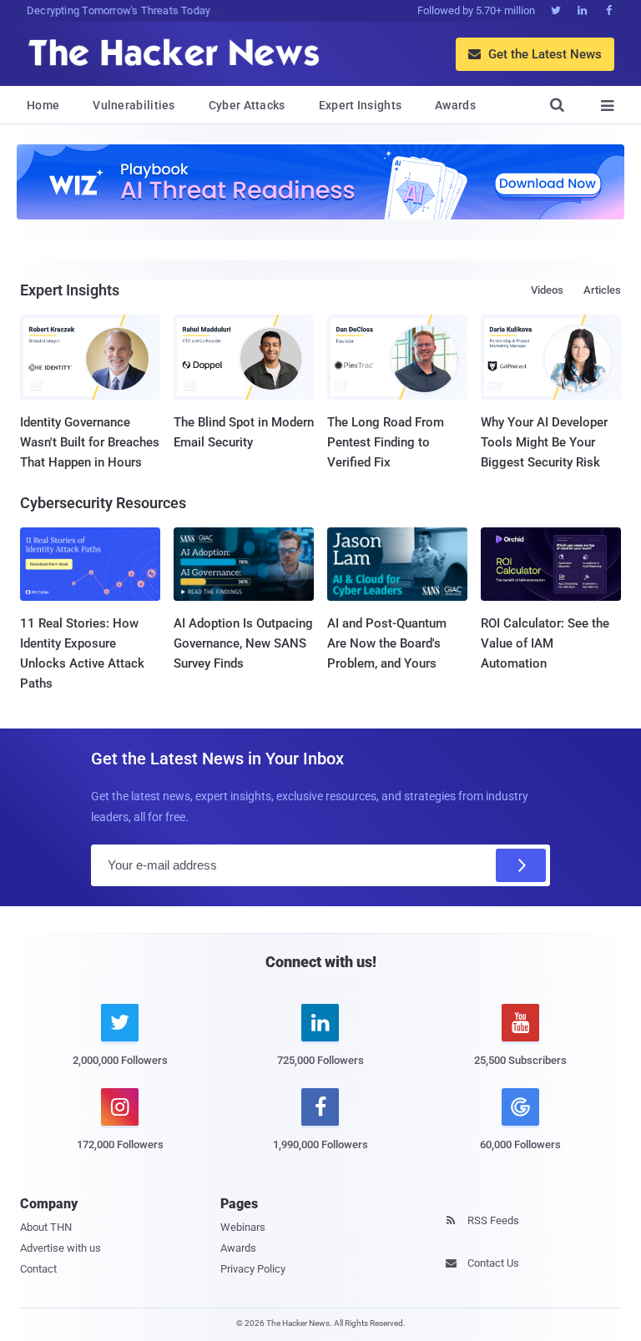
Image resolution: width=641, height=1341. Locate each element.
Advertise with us (60, 1248)
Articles (602, 290)
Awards (455, 105)
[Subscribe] (521, 865)
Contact (38, 1269)
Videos (547, 290)
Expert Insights (360, 105)
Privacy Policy (252, 1269)
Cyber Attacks (247, 105)
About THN (46, 1227)
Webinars (242, 1227)
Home (43, 105)
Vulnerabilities (134, 105)
